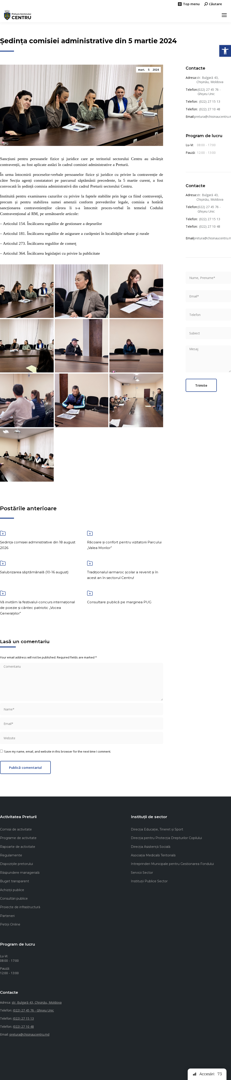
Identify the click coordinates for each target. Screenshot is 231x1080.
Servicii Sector (142, 873)
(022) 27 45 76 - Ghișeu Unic (209, 91)
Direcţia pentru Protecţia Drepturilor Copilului (166, 838)
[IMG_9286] (27, 400)
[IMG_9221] (27, 346)
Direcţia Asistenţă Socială (150, 847)
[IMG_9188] (82, 291)
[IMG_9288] (136, 400)
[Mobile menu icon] (224, 15)
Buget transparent (14, 881)
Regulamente (11, 855)
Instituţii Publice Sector (149, 881)
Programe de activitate (18, 838)
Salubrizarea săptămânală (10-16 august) (34, 572)
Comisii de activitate (16, 829)
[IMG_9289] (27, 455)
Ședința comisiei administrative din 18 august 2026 (37, 545)
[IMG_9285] (136, 346)
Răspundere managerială (19, 873)
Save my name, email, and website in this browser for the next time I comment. (57, 751)
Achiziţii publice (12, 890)
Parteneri (7, 916)
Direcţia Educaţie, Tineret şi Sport (157, 829)
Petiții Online (10, 924)
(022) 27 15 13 (209, 101)
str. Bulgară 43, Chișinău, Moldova (209, 79)
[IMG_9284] (82, 346)
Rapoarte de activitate (17, 847)
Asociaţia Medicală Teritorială (153, 855)
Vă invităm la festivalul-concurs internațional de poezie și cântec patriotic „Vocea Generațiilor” (37, 607)
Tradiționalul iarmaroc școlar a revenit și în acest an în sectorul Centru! (122, 575)
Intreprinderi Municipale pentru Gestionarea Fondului (172, 864)
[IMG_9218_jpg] (136, 291)
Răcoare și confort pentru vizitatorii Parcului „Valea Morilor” (124, 545)
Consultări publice (14, 898)
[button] (225, 51)
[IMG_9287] (82, 400)
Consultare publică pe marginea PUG (119, 602)
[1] (27, 291)
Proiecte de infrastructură (20, 907)
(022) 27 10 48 (209, 109)
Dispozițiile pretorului (16, 864)
